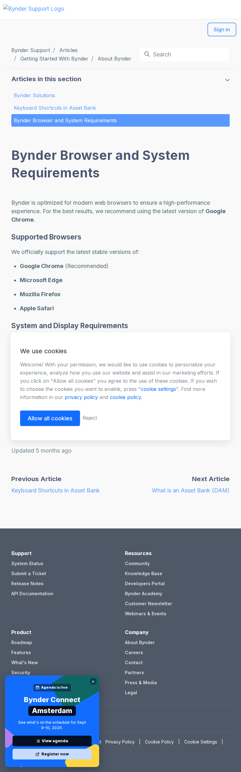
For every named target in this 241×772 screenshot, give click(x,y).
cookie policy (125, 397)
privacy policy (81, 397)
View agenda (55, 740)
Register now (55, 754)
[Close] (93, 681)
